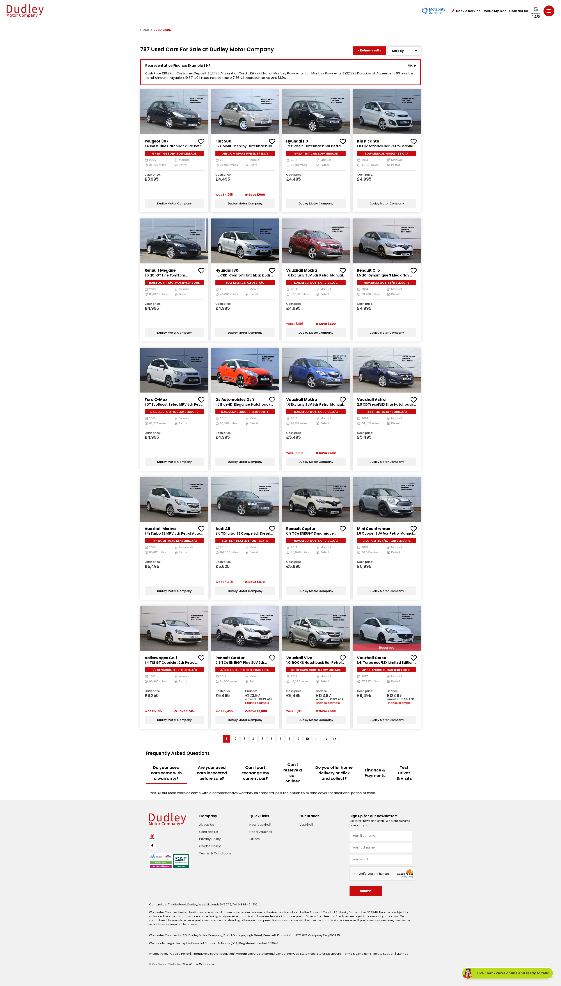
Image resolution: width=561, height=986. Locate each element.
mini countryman (373, 528)
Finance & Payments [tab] (375, 772)
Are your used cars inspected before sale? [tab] (212, 773)
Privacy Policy (210, 838)
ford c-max (156, 399)
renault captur (301, 528)
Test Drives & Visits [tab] (404, 773)
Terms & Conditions (215, 853)
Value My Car (495, 11)
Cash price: (153, 174)
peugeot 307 (156, 141)
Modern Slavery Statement (255, 954)
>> (334, 739)
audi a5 (222, 528)
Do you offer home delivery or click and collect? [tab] (334, 773)
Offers (254, 838)
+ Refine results (369, 50)
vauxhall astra (371, 399)
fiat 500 (223, 141)
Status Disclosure (329, 954)
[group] (174, 111)
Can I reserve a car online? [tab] (292, 773)
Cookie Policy (210, 846)
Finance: (251, 691)
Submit (366, 891)
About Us (206, 824)
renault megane (160, 270)
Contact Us (518, 11)
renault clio (368, 270)
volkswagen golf (161, 657)
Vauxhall (306, 824)
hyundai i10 (297, 141)
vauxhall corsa (371, 657)
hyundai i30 (226, 270)
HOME (145, 30)
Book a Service (468, 11)
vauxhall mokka (301, 270)
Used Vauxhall (260, 831)
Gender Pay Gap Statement (296, 954)
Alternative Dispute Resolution (213, 954)
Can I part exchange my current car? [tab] (255, 773)
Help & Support (384, 954)
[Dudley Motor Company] (25, 11)
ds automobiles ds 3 (235, 399)
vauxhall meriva (160, 528)
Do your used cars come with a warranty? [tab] (166, 773)
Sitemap (402, 954)
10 (307, 739)
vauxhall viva (299, 657)
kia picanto (368, 141)
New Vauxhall (260, 824)
